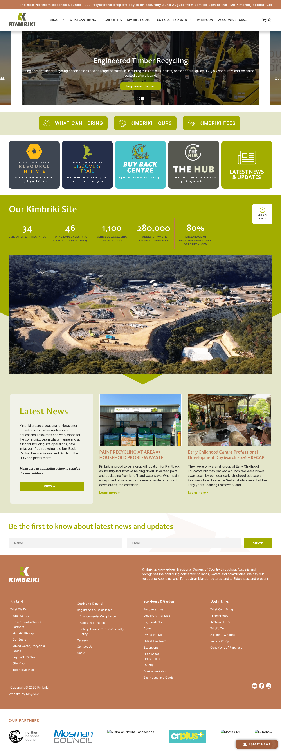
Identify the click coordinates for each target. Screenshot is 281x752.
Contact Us (84, 646)
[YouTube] (254, 686)
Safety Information (92, 622)
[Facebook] (261, 686)
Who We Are (21, 615)
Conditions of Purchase (226, 647)
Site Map (19, 663)
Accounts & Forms (232, 19)
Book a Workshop (155, 671)
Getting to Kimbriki (90, 603)
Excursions (151, 647)
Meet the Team (155, 641)
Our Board (19, 639)
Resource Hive (154, 609)
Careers (82, 640)
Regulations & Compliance (94, 610)
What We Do (18, 609)
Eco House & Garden (171, 19)
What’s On (217, 628)
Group (149, 665)
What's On (205, 19)
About (55, 19)
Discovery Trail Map (157, 615)
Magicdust (33, 694)
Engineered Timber (140, 86)
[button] (138, 98)
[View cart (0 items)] (264, 20)
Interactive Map (23, 669)
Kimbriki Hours (138, 19)
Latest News (259, 744)
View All (51, 486)
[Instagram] (268, 686)
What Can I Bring (221, 609)
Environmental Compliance (98, 616)
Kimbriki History (23, 633)
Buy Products (153, 622)
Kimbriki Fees (112, 19)
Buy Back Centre (24, 657)
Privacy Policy (219, 641)
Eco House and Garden (159, 677)
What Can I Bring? (83, 19)
